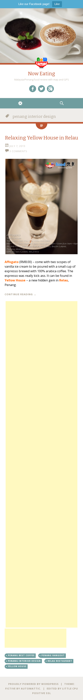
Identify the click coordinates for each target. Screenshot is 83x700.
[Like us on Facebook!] (32, 88)
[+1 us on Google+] (50, 88)
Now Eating (41, 74)
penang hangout (53, 655)
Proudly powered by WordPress (33, 684)
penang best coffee (21, 655)
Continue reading (20, 294)
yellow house (17, 666)
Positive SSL (41, 693)
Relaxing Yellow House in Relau (41, 138)
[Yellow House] (41, 206)
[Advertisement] (41, 464)
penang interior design (24, 661)
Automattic (30, 688)
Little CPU (70, 688)
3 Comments (18, 151)
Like (57, 4)
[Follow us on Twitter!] (41, 88)
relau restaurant (60, 661)
